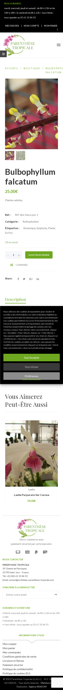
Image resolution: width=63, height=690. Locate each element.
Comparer (22, 265)
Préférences (31, 376)
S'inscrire (54, 594)
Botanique (29, 228)
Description (15, 299)
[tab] (17, 299)
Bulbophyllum (31, 221)
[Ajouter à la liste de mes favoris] (44, 486)
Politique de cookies (32, 379)
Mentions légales (49, 683)
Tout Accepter (31, 357)
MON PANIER (50, 25)
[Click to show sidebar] (3, 53)
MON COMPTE (31, 25)
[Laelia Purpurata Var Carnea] (31, 453)
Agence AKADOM (38, 686)
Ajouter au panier (39, 255)
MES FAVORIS (12, 25)
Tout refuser (31, 366)
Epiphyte (41, 228)
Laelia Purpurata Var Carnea (31, 494)
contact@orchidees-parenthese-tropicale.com (31, 580)
